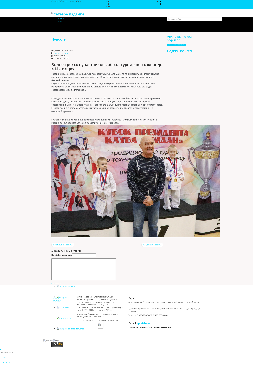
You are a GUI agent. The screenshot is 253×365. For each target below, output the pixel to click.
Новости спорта (61, 53)
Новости (61, 21)
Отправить (56, 283)
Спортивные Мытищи (58, 299)
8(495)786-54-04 (116, 4)
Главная (61, 19)
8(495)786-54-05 (117, 1)
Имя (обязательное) (61, 255)
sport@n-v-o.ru (116, 6)
